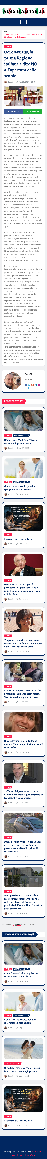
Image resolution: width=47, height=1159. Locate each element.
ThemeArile (30, 1155)
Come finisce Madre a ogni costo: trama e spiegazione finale (21, 441)
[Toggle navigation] (23, 22)
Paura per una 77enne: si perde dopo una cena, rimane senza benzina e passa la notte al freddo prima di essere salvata (23, 846)
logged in (17, 924)
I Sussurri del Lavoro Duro (18, 539)
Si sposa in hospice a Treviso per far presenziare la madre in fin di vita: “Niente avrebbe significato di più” (22, 694)
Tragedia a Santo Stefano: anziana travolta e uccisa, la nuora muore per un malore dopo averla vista (23, 643)
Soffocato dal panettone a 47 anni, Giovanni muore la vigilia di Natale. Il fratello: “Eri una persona (23, 795)
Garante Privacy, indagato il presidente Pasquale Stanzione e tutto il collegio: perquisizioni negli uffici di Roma (22, 589)
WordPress (36, 1151)
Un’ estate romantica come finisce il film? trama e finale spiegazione (22, 1069)
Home (6, 32)
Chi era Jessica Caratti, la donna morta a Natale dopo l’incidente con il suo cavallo (23, 744)
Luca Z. (11, 82)
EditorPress (17, 1155)
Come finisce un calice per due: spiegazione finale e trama (20, 487)
